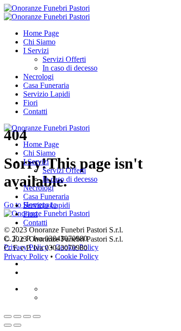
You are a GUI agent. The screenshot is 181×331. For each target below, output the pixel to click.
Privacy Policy (26, 256)
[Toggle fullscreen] (27, 316)
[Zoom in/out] (37, 316)
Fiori (30, 103)
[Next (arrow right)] (17, 325)
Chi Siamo (39, 42)
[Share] (17, 316)
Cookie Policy (76, 256)
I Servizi (36, 50)
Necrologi (38, 76)
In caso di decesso (69, 68)
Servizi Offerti (64, 59)
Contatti (35, 111)
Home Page (41, 33)
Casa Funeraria (46, 85)
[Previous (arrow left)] (8, 325)
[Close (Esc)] (8, 316)
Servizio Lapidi (46, 94)
